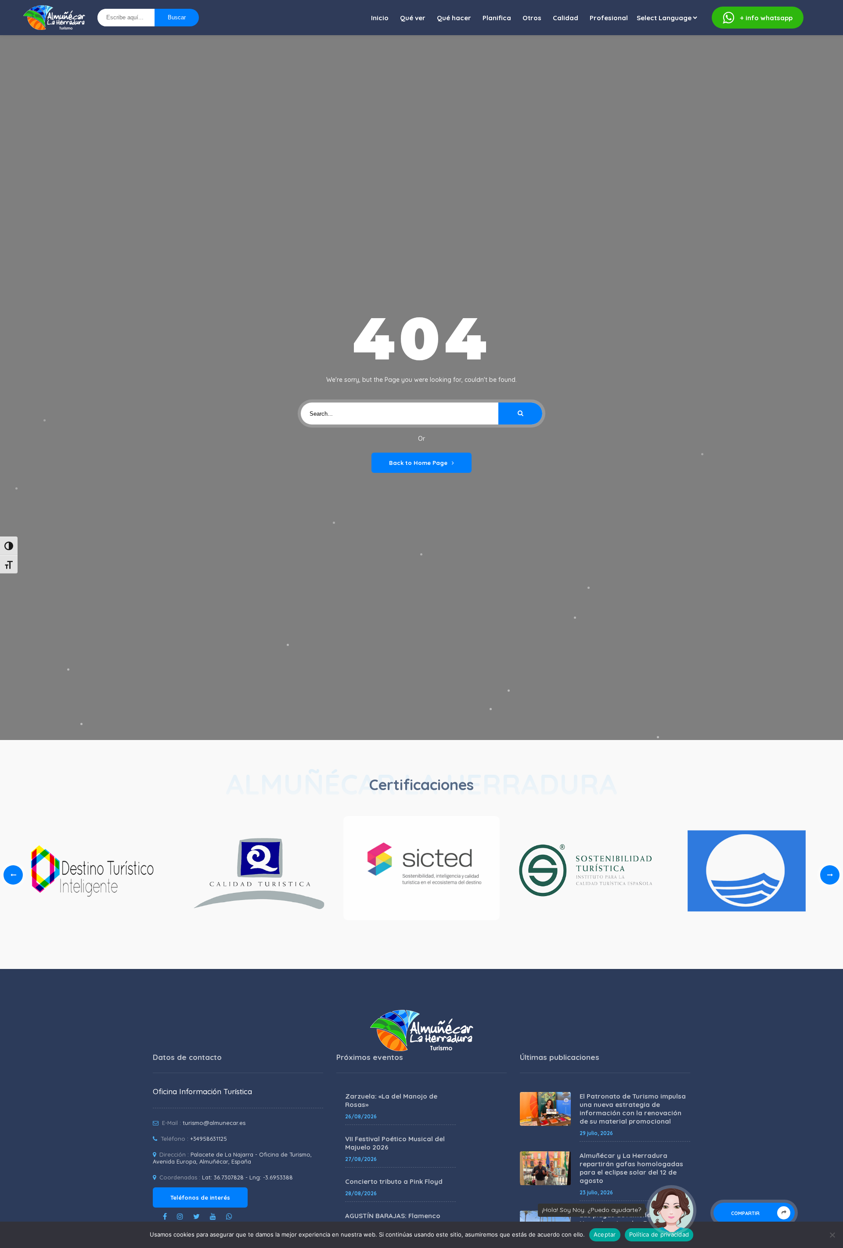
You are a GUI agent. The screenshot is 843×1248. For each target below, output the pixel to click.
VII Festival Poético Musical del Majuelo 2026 (395, 1143)
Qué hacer (454, 18)
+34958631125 (208, 1138)
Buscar (177, 17)
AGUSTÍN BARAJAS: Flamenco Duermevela (392, 1220)
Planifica (497, 18)
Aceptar (605, 1234)
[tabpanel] (421, 870)
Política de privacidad (659, 1234)
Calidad (565, 18)
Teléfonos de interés (200, 1197)
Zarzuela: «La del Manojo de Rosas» (391, 1100)
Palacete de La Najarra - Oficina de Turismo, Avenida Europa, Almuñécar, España (232, 1158)
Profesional (609, 18)
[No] (832, 1234)
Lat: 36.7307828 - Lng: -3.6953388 (247, 1177)
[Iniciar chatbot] (671, 1210)
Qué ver (412, 18)
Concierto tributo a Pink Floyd (394, 1181)
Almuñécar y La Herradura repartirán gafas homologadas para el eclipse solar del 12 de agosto (631, 1168)
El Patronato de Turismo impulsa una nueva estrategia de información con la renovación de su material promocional (633, 1108)
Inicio (380, 18)
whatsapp (766, 18)
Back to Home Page (418, 462)
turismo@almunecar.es (214, 1122)
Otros (531, 18)
